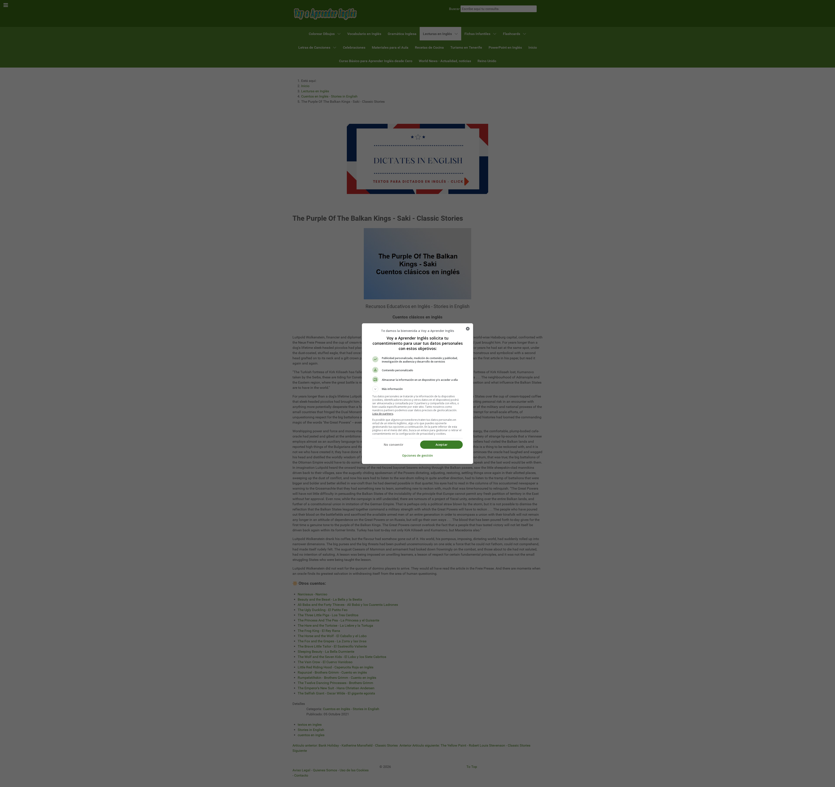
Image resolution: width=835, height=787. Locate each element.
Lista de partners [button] (382, 414)
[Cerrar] (467, 328)
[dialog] (417, 393)
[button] (417, 389)
